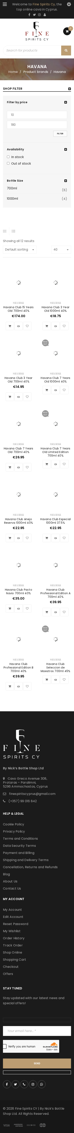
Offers (8, 974)
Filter (60, 133)
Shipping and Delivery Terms (26, 860)
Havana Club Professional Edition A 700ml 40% (55, 593)
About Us (10, 881)
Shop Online (12, 952)
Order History (13, 938)
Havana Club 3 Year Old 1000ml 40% (56, 309)
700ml (12, 188)
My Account (12, 909)
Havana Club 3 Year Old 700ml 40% (19, 379)
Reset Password (15, 924)
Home (13, 72)
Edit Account (13, 917)
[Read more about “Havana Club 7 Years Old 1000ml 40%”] (47, 390)
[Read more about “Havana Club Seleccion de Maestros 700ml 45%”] (47, 680)
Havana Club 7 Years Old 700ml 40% (18, 450)
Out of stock (21, 164)
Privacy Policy (14, 831)
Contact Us (12, 888)
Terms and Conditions (20, 838)
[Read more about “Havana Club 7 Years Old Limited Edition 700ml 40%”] (47, 464)
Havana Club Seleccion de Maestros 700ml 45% (55, 667)
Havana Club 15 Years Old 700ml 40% (18, 309)
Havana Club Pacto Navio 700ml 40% (18, 591)
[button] (10, 326)
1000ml (12, 199)
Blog (6, 874)
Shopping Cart (14, 959)
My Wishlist (12, 931)
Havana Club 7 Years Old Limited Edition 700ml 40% (55, 452)
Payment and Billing (18, 853)
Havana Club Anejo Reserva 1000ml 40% (18, 521)
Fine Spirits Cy (44, 4)
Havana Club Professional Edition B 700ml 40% (19, 667)
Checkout (11, 966)
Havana (18, 303)
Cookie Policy (13, 824)
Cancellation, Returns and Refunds (30, 867)
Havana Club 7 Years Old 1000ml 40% (55, 379)
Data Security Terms (19, 845)
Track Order (13, 945)
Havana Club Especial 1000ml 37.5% (55, 521)
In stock (17, 157)
